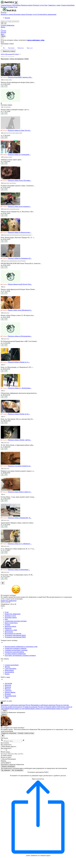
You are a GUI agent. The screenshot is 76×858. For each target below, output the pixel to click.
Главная (3, 5)
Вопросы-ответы (27, 5)
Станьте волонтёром (67, 5)
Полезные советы (20, 14)
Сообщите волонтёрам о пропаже (16, 650)
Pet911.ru (3, 54)
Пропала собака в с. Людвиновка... (19, 388)
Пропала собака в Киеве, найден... (19, 440)
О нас (16, 7)
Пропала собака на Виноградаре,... (19, 232)
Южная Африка (10, 692)
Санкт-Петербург (10, 668)
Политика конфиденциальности (11, 707)
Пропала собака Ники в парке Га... (19, 492)
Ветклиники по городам (13, 633)
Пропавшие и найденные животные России (15, 705)
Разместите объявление (12, 614)
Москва (7, 667)
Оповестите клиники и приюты (15, 648)
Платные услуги (38, 5)
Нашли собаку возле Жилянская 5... (20, 310)
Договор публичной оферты (47, 707)
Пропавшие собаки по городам (37, 708)
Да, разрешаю (6, 770)
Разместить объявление (9, 600)
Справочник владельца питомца (16, 621)
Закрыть (4, 714)
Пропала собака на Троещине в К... (20, 258)
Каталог (9, 5)
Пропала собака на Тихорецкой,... (19, 154)
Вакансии (4, 7)
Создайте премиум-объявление (15, 653)
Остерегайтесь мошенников (47, 14)
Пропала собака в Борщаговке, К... (19, 518)
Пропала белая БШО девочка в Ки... (20, 77)
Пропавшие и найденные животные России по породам (50, 705)
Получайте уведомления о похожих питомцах (20, 655)
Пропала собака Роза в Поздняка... (19, 180)
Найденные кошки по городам (16, 708)
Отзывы (10, 7)
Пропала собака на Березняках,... (19, 569)
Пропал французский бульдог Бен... (20, 284)
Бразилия (8, 685)
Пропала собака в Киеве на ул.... (19, 362)
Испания (8, 694)
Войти (3, 27)
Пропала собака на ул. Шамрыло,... (20, 543)
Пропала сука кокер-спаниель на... (19, 466)
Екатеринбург (9, 672)
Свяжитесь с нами (54, 5)
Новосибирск (9, 670)
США (7, 697)
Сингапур (8, 690)
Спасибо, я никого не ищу (26, 733)
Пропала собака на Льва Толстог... (19, 130)
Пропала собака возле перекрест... (19, 206)
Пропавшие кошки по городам (58, 708)
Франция (8, 687)
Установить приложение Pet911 (15, 635)
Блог (46, 5)
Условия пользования (30, 707)
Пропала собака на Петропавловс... (20, 336)
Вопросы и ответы (7, 14)
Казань (7, 674)
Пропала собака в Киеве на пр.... (19, 414)
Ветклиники (16, 5)
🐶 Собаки (15, 54)
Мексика (8, 689)
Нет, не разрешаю (17, 770)
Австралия (8, 683)
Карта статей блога (11, 623)
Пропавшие (9, 54)
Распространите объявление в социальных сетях (21, 646)
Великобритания (10, 696)
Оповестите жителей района (14, 652)
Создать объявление (7, 25)
